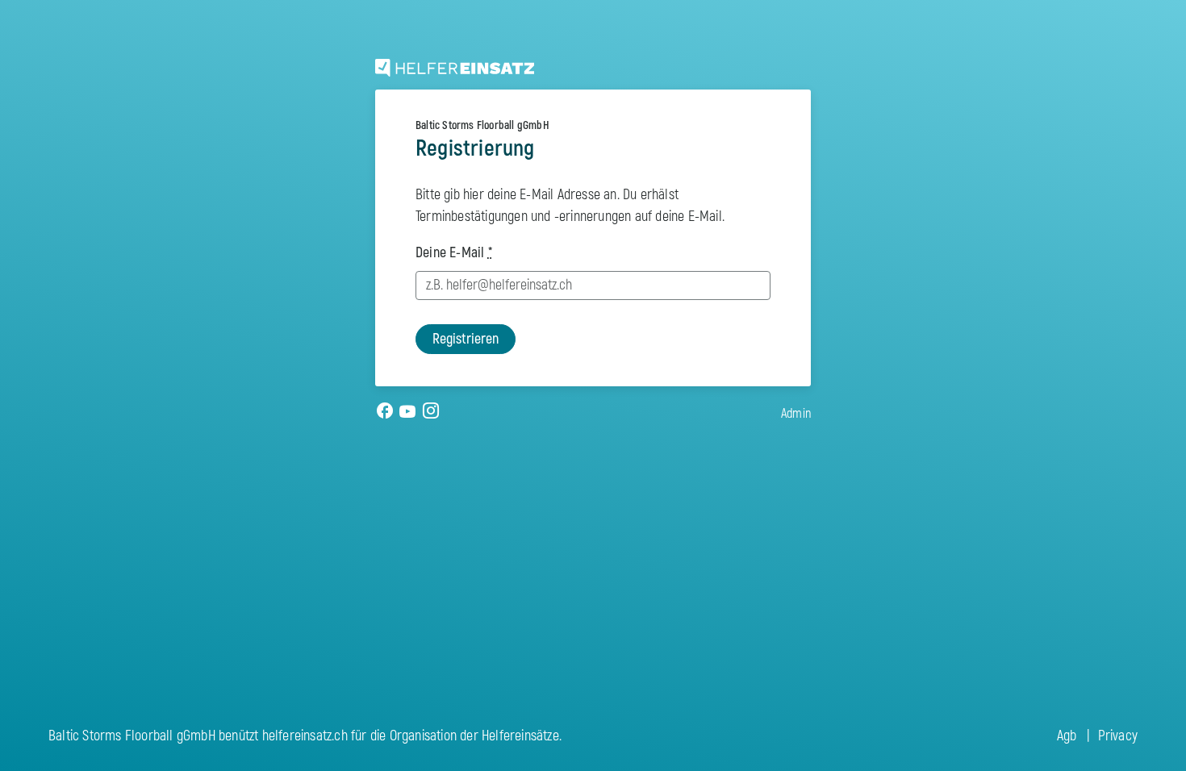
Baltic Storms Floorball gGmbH (482, 125)
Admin (796, 414)
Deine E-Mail (454, 253)
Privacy (1118, 736)
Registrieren (465, 339)
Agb (1067, 736)
